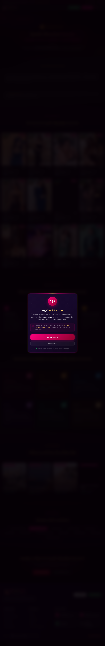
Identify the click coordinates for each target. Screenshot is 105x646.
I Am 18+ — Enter (52, 337)
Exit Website (52, 343)
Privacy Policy (47, 327)
